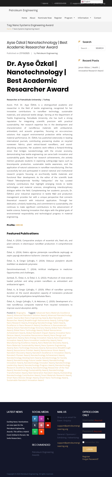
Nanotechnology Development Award (24, 357)
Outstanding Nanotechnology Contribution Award (39, 374)
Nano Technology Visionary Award (29, 347)
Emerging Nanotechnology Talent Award (46, 322)
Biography (21, 312)
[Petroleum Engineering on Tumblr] (35, 425)
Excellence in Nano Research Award (23, 325)
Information (83, 17)
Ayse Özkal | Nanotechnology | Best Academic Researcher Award (37, 45)
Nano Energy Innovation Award (39, 337)
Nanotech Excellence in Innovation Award (51, 352)
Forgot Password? (90, 459)
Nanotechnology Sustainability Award (31, 370)
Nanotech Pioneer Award (18, 355)
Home (24, 17)
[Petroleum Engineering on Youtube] (48, 425)
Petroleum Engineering (23, 10)
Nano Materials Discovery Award (53, 342)
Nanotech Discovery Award (19, 352)
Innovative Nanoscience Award (35, 335)
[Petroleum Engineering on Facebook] (35, 419)
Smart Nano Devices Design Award (23, 377)
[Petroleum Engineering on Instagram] (41, 419)
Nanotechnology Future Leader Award (31, 360)
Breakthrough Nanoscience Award (40, 320)
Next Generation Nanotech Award (43, 372)
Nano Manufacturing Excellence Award (34, 341)
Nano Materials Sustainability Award (23, 345)
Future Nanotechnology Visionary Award (32, 327)
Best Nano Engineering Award (34, 318)
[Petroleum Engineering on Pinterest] (41, 425)
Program (68, 17)
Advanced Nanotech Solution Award (30, 315)
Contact (97, 17)
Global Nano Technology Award (28, 330)
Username (92, 420)
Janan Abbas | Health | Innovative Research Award (91, 69)
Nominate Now (45, 17)
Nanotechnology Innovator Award (39, 362)
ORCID (19, 225)
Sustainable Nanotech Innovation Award (25, 380)
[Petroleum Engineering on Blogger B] (41, 432)
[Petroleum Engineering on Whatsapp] (35, 432)
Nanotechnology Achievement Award (47, 355)
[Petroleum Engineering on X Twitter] (48, 419)
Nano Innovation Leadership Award (40, 340)
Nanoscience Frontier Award (27, 350)
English (87, 2)
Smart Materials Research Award (56, 375)
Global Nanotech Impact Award (40, 332)
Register (58, 17)
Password (91, 431)
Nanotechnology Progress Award (39, 365)
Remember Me (92, 442)
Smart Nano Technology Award (53, 377)
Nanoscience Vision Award (53, 350)
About (32, 17)
